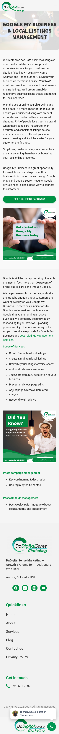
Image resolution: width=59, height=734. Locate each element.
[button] (49, 6)
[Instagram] (34, 588)
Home (10, 615)
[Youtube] (43, 588)
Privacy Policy (17, 657)
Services (12, 632)
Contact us (14, 649)
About (10, 623)
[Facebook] (15, 588)
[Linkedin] (25, 588)
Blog (9, 640)
